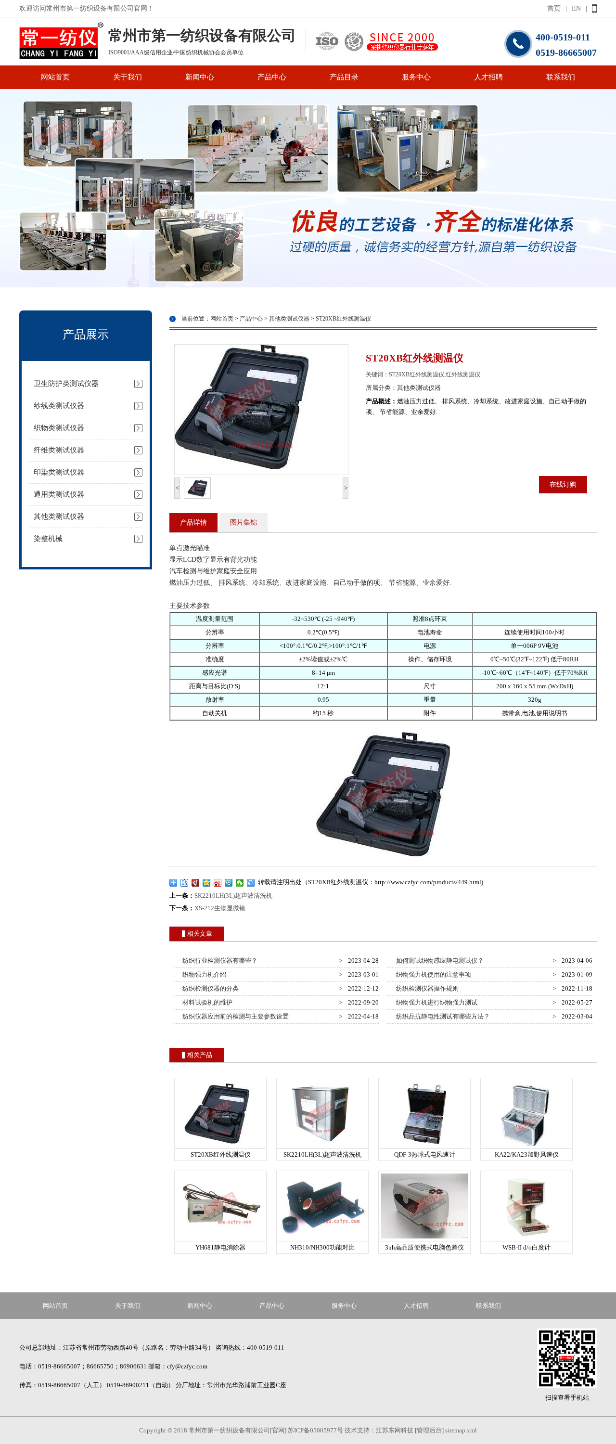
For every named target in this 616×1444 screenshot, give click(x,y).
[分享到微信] (240, 883)
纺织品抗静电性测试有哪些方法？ (441, 1016)
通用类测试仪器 (59, 494)
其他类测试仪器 (59, 516)
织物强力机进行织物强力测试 (435, 1002)
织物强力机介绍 (203, 974)
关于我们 (127, 77)
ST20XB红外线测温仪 (343, 318)
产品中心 (271, 77)
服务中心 (416, 77)
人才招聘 (488, 77)
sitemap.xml (461, 1430)
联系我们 (560, 77)
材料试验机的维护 (206, 1002)
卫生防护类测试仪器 (66, 383)
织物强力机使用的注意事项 (432, 974)
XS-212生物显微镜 (219, 908)
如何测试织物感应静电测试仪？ (438, 960)
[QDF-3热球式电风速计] (424, 1145)
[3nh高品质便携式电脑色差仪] (424, 1238)
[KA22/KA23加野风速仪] (526, 1145)
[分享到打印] (251, 883)
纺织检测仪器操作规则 (426, 988)
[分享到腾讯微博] (229, 883)
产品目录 (344, 77)
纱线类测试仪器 (59, 406)
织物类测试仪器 (59, 428)
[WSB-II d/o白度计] (526, 1238)
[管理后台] (429, 1430)
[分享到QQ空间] (207, 883)
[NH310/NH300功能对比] (322, 1238)
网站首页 (55, 77)
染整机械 (48, 538)
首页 (554, 8)
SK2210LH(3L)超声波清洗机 (233, 895)
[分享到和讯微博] (196, 883)
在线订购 (563, 484)
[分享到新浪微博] (218, 883)
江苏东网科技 (394, 1430)
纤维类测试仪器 (59, 450)
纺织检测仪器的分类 (209, 988)
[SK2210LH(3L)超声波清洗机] (322, 1145)
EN (576, 8)
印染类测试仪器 (59, 472)
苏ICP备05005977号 (315, 1430)
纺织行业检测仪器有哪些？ (218, 960)
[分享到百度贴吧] (184, 883)
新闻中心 (199, 77)
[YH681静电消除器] (220, 1238)
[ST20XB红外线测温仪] (220, 1145)
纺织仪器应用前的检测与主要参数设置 (234, 1016)
